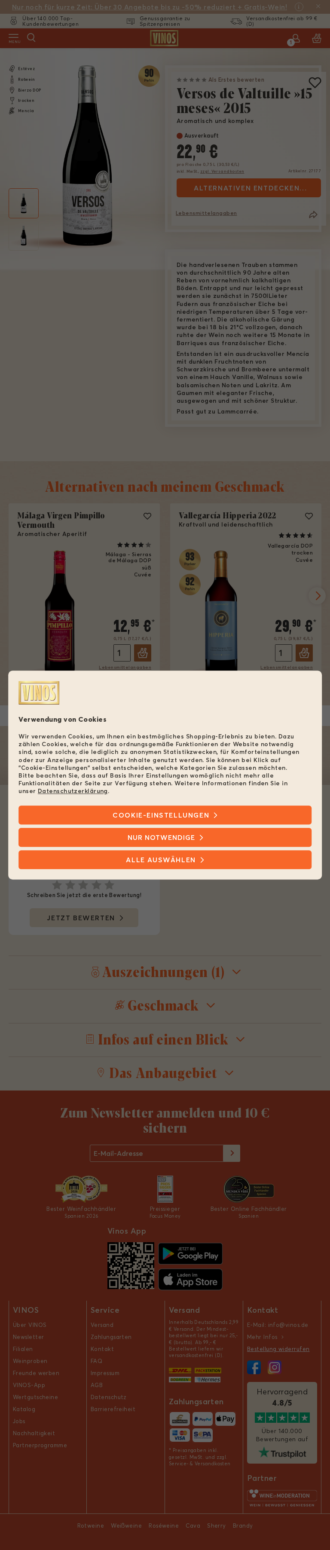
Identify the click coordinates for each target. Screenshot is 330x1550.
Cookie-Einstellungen (161, 815)
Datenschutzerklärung (73, 791)
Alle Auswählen (161, 859)
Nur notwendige (161, 837)
